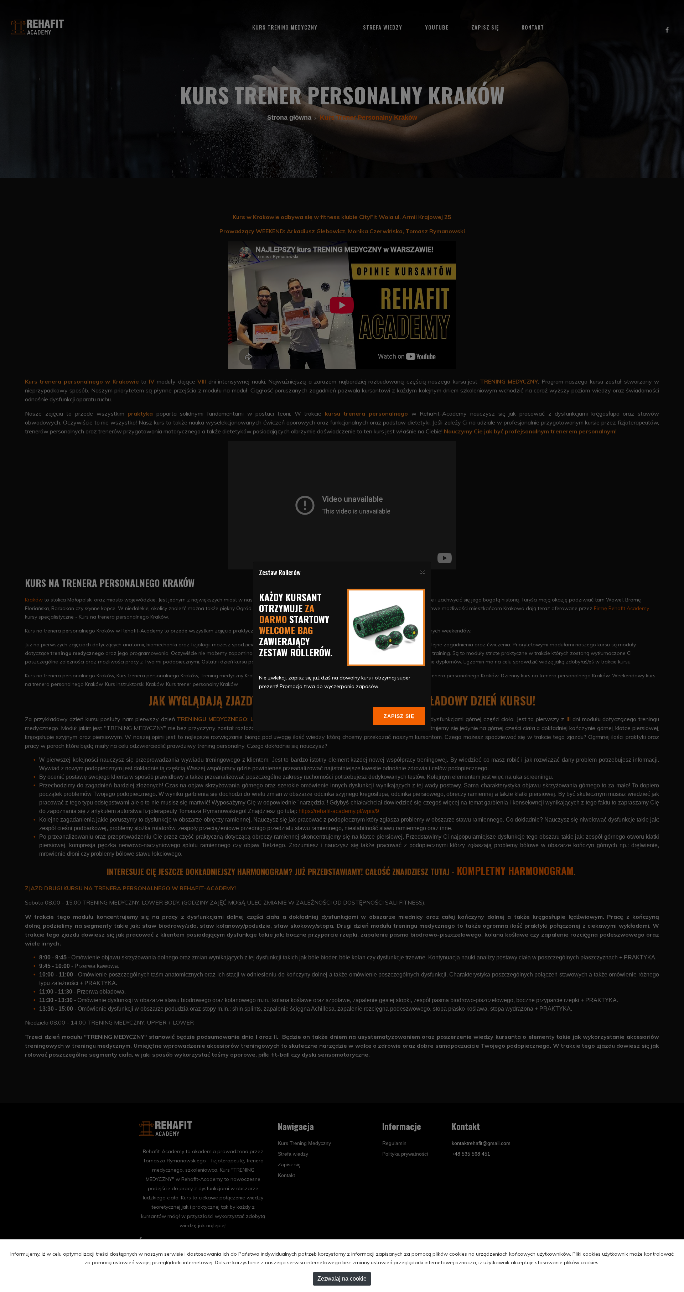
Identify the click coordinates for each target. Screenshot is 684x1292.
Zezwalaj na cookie (342, 1279)
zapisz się (399, 716)
